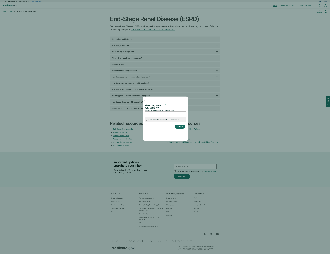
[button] (186, 99)
